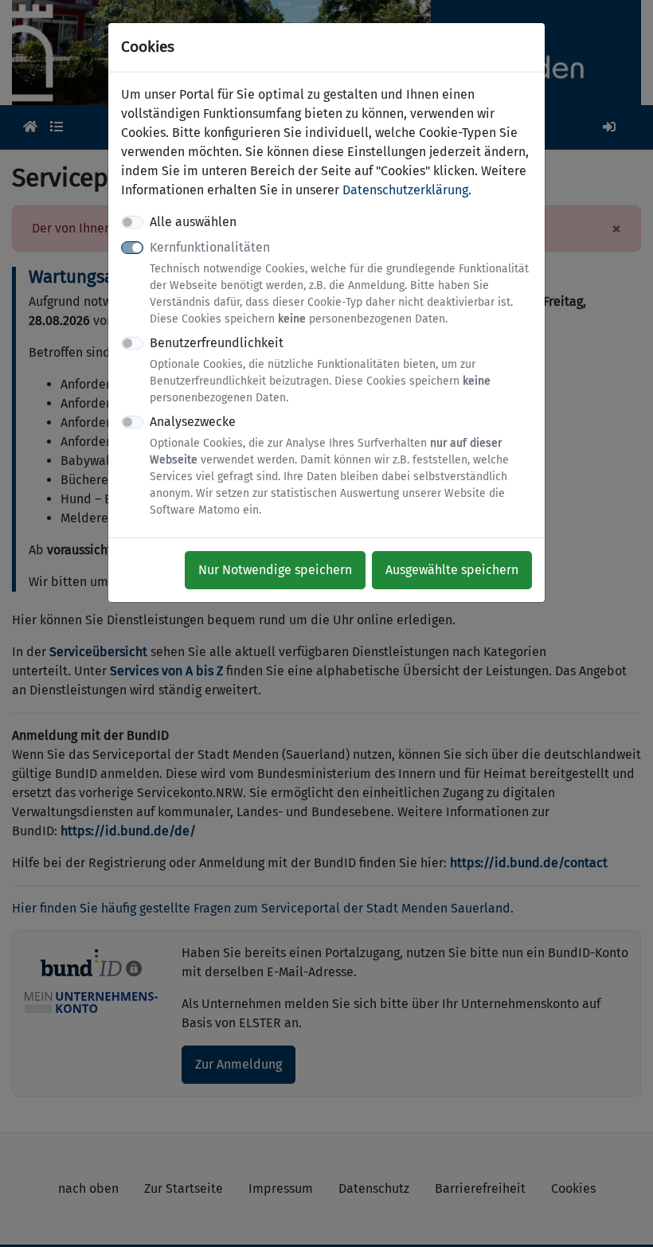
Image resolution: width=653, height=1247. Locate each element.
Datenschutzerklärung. (406, 189)
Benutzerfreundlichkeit (320, 370)
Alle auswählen (193, 221)
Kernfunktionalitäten (339, 283)
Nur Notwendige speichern (275, 569)
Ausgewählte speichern (451, 569)
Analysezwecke (329, 465)
